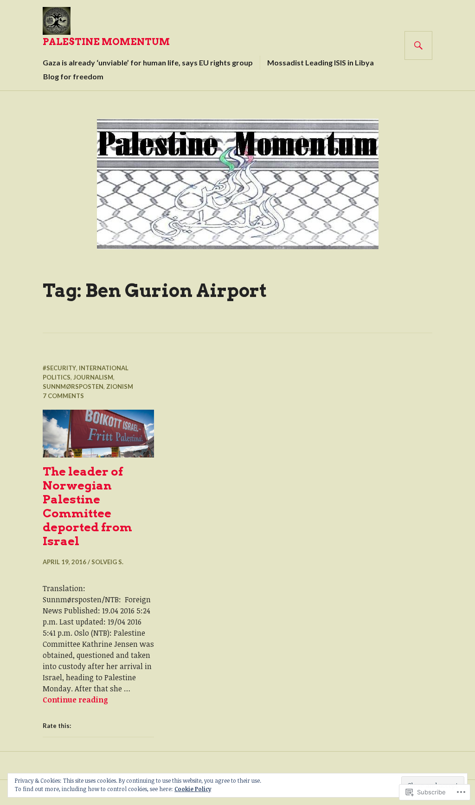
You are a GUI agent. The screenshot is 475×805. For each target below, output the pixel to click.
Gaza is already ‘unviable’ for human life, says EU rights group (148, 62)
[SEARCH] (418, 45)
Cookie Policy (192, 788)
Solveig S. (107, 562)
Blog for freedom (73, 76)
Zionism (119, 386)
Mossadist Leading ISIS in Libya (320, 62)
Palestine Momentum (106, 41)
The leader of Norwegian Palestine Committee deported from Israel (87, 506)
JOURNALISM (93, 377)
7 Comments (63, 395)
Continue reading (75, 700)
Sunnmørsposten (73, 386)
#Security (59, 368)
